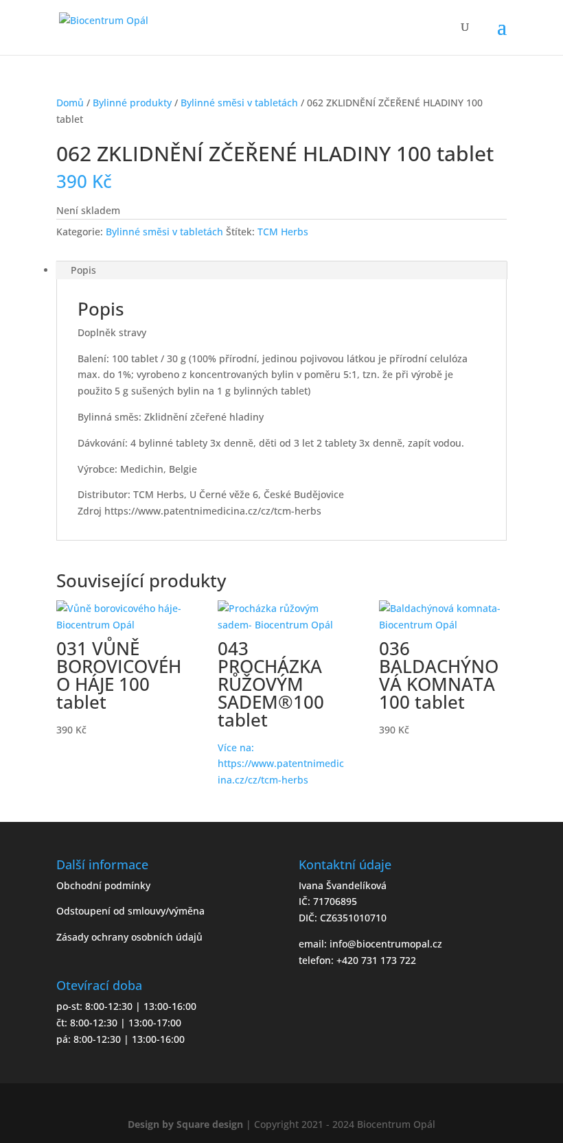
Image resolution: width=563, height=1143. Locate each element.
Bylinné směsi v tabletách (239, 102)
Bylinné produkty (132, 102)
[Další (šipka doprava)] (539, 571)
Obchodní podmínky (103, 885)
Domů (70, 102)
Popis (83, 269)
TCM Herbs (282, 231)
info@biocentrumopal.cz (386, 943)
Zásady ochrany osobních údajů (129, 936)
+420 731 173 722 (376, 960)
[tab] (281, 270)
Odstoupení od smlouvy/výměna (130, 910)
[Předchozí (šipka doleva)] (24, 571)
